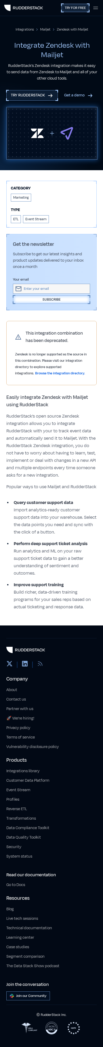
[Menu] (95, 8)
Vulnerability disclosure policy (32, 747)
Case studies (17, 947)
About (11, 690)
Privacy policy (18, 728)
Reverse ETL (16, 809)
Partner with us (19, 709)
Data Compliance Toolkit (27, 828)
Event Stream (18, 790)
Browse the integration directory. (60, 373)
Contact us (16, 699)
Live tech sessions (22, 918)
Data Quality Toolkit (23, 837)
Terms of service (20, 737)
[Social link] (9, 665)
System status (19, 856)
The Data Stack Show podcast (32, 966)
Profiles (12, 799)
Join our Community (31, 996)
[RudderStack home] (23, 8)
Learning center (20, 937)
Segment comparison (25, 956)
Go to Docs (15, 885)
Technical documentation (29, 928)
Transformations (21, 818)
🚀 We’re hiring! (20, 718)
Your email (21, 279)
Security (13, 847)
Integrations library (23, 771)
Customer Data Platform (27, 780)
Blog (10, 909)
